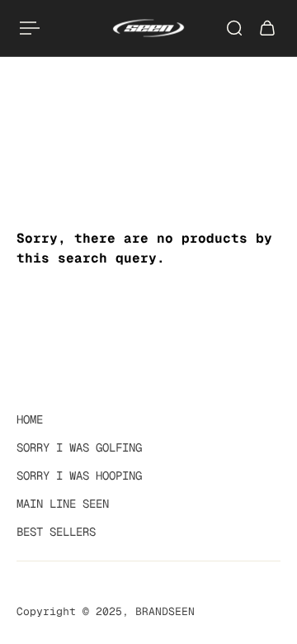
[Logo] (148, 28)
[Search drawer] (234, 28)
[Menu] (29, 28)
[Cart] (267, 28)
